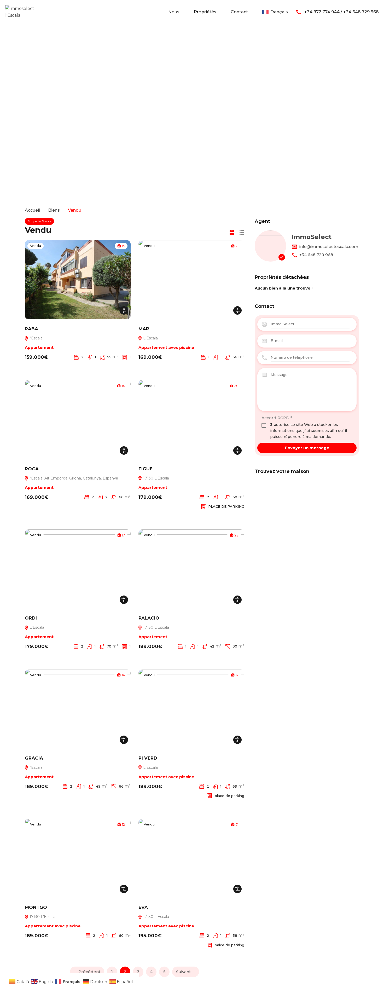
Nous (173, 11)
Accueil (32, 210)
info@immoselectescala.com (328, 246)
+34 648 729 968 (316, 254)
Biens (54, 210)
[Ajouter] (124, 310)
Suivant (183, 971)
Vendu (35, 246)
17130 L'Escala (155, 478)
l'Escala (35, 338)
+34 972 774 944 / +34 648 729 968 (341, 11)
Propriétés (205, 11)
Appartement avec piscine (166, 347)
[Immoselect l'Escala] (21, 11)
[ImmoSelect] (270, 246)
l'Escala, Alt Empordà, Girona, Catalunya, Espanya (73, 478)
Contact (239, 11)
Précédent (89, 971)
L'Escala (150, 338)
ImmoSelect (311, 237)
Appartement (39, 347)
